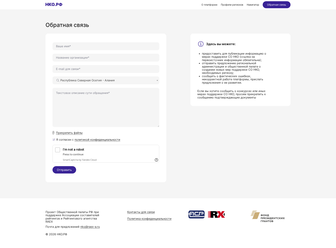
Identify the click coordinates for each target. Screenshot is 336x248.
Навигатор (253, 4)
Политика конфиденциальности (149, 218)
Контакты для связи (141, 212)
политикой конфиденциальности (97, 139)
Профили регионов (232, 4)
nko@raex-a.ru (90, 226)
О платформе (209, 4)
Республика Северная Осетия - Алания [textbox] (87, 80)
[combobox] (105, 80)
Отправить (64, 170)
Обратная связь (276, 4)
